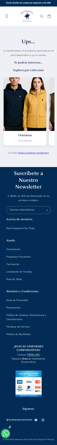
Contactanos (13, 249)
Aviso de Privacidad (17, 300)
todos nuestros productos (33, 153)
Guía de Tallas (14, 279)
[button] (6, 16)
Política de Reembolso (18, 334)
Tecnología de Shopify (44, 440)
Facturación (12, 264)
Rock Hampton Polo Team (20, 228)
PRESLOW (33, 355)
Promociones (13, 308)
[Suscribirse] (47, 210)
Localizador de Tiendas (19, 272)
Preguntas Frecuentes (18, 257)
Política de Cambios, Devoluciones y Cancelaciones (26, 317)
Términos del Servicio (18, 327)
